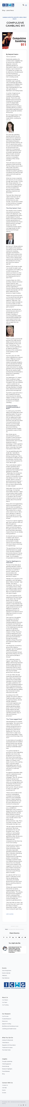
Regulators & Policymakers (9, 1045)
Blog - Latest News (8, 10)
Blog (3, 1073)
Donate (4, 1092)
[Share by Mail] (25, 937)
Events (3, 1090)
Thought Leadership (7, 1061)
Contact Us (5, 1085)
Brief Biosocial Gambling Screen (10, 1026)
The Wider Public (6, 1050)
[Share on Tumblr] (16, 937)
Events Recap (5, 1066)
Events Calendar (6, 973)
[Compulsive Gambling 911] (14, 40)
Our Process (5, 1016)
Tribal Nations (5, 1042)
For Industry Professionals (16, 929)
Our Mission (5, 1000)
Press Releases (6, 1071)
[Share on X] (6, 937)
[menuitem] (22, 5)
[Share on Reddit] (22, 937)
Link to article (9, 914)
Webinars (4, 975)
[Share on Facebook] (3, 937)
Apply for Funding (6, 1023)
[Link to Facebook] (19, 1105)
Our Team (4, 1002)
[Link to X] (23, 1105)
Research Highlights (7, 1068)
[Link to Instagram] (26, 1105)
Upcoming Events (6, 970)
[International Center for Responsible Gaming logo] (12, 5)
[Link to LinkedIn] (21, 1105)
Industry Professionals (7, 1040)
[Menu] (26, 5)
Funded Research (6, 1018)
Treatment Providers (7, 1047)
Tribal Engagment (6, 1063)
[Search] (22, 5)
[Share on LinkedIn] (13, 937)
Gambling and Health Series (9, 1028)
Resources (5, 1021)
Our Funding (5, 1005)
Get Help (4, 1087)
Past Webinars (5, 978)
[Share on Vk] (19, 937)
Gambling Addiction (8, 17)
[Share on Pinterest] (9, 937)
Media (21, 17)
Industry (16, 17)
